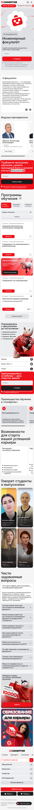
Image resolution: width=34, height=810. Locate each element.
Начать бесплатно (8, 5)
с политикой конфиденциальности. (16, 66)
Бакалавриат (14, 755)
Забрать (17, 704)
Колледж (5, 755)
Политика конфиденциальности (9, 799)
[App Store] (9, 794)
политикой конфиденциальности (18, 187)
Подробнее (4, 805)
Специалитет (25, 755)
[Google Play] (25, 794)
